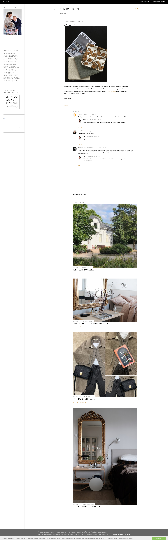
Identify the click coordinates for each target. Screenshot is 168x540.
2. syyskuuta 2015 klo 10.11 (89, 114)
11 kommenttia (83, 402)
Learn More (117, 535)
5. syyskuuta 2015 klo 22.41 (94, 156)
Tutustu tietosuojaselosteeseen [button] (126, 538)
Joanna (80, 114)
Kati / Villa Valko (82, 131)
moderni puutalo (70, 9)
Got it (127, 535)
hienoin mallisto (111, 91)
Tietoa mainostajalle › (159, 1)
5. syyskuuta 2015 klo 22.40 (94, 119)
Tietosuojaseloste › (144, 1)
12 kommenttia (83, 273)
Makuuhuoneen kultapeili (86, 506)
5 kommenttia (82, 510)
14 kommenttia (83, 326)
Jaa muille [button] (66, 105)
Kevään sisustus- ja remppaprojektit (91, 323)
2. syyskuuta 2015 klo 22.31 (94, 131)
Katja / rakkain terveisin (85, 148)
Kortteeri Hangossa (83, 269)
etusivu (63, 13)
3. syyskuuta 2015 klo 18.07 (99, 147)
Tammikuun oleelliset (84, 399)
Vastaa (80, 127)
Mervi (85, 119)
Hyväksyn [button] (158, 538)
